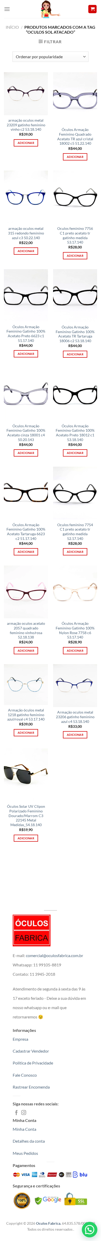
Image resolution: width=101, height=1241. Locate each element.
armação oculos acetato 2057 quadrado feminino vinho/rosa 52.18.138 (26, 630)
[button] (89, 1229)
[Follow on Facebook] (16, 1113)
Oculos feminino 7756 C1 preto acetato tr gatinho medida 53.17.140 (75, 235)
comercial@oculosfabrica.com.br (54, 955)
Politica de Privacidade (33, 1062)
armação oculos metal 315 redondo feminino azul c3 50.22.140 (26, 233)
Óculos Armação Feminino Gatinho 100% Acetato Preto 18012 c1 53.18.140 (75, 433)
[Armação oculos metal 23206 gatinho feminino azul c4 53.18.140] (75, 685)
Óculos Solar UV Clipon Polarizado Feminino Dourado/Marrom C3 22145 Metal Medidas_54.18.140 (26, 815)
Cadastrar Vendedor (31, 1050)
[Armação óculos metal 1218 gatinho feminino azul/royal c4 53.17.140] (26, 684)
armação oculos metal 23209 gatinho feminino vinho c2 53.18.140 (26, 124)
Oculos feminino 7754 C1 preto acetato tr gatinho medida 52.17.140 (75, 532)
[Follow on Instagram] (23, 1113)
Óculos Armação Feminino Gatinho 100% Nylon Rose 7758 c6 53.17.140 (75, 630)
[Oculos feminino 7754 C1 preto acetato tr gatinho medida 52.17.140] (75, 493)
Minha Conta (24, 1129)
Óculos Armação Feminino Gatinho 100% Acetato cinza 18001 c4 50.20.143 (25, 433)
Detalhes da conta (29, 1141)
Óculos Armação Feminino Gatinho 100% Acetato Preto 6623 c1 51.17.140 (25, 334)
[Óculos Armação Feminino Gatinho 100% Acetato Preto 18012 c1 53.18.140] (75, 394)
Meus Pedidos (25, 1153)
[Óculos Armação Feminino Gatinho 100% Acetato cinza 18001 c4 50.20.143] (26, 394)
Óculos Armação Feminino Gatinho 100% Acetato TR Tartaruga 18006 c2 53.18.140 (75, 334)
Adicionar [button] (26, 142)
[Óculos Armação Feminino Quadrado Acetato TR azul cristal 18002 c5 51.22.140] (75, 98)
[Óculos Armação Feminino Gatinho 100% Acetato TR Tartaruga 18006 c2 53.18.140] (75, 295)
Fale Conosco (25, 1075)
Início (12, 27)
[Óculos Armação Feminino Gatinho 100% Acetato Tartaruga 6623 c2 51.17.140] (26, 493)
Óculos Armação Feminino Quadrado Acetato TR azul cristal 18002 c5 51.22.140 (75, 136)
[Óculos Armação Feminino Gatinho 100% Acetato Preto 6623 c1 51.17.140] (26, 295)
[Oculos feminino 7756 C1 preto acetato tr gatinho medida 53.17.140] (75, 197)
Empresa (20, 1039)
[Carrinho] (92, 9)
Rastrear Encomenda (31, 1086)
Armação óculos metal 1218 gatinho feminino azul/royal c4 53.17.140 (26, 714)
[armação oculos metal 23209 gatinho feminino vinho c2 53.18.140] (26, 93)
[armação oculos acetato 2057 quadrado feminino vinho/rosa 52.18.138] (26, 592)
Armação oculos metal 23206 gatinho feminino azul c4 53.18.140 (75, 716)
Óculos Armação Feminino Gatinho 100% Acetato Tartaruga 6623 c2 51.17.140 (25, 532)
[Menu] (7, 9)
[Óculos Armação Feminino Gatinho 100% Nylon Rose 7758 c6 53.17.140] (75, 592)
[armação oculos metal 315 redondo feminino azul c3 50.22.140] (26, 197)
